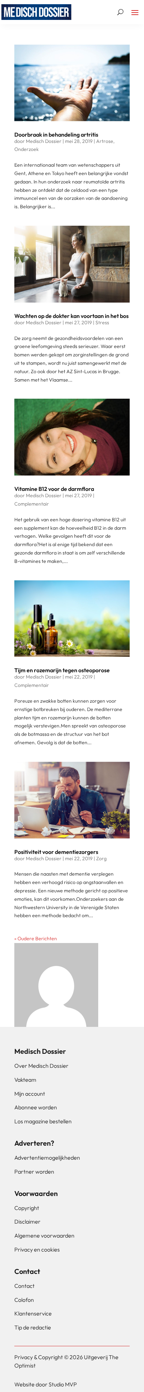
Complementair (31, 504)
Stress (102, 322)
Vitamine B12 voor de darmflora (54, 488)
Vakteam (25, 1079)
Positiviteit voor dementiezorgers (56, 851)
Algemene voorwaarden (44, 1235)
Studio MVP (63, 1384)
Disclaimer (27, 1221)
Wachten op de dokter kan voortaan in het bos (71, 315)
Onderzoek (26, 149)
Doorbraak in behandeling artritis (56, 134)
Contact (24, 1285)
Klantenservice (33, 1313)
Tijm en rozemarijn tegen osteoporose (62, 670)
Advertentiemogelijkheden (47, 1157)
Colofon (24, 1299)
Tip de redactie (32, 1327)
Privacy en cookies (37, 1249)
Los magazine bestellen (43, 1121)
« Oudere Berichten (35, 938)
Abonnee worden (35, 1107)
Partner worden (34, 1171)
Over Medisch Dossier (41, 1065)
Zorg (101, 858)
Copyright (26, 1207)
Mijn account (29, 1093)
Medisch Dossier (44, 141)
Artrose (104, 141)
